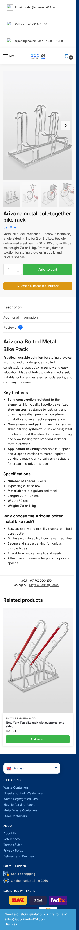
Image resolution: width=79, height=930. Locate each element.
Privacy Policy (13, 850)
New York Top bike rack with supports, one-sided (36, 724)
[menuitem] (31, 768)
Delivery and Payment (19, 856)
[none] (28, 768)
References (11, 839)
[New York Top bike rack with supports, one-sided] (38, 660)
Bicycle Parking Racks (44, 585)
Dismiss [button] (11, 924)
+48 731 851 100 (37, 24)
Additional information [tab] (20, 317)
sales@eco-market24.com (41, 7)
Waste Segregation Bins (20, 799)
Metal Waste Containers (20, 810)
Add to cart (47, 269)
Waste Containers (16, 787)
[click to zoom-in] (39, 125)
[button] (67, 56)
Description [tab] (12, 307)
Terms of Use (12, 845)
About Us (10, 833)
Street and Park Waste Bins (23, 793)
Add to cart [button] (38, 739)
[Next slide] (65, 125)
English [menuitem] (19, 768)
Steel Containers (15, 816)
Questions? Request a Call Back (38, 286)
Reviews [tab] (12, 327)
